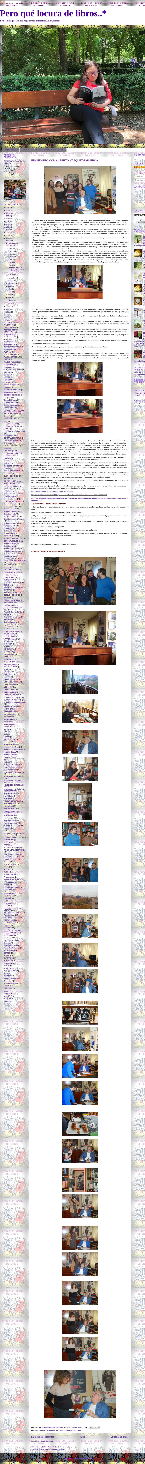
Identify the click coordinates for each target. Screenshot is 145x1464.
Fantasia (7, 598)
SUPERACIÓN (9, 958)
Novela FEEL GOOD (11, 803)
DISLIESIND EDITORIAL (12, 466)
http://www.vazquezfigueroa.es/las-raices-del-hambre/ (52, 491)
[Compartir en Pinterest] (98, 1427)
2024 (8, 213)
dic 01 (12, 274)
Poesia (6, 867)
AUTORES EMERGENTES (13, 370)
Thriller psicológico (11, 978)
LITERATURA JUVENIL (12, 700)
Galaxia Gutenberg (10, 622)
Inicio (82, 1437)
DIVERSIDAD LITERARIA (12, 471)
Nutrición (7, 828)
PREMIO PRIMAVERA (11, 882)
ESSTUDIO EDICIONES (12, 595)
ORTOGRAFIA (9, 840)
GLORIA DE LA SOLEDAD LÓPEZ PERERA (13, 625)
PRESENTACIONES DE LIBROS (71, 1430)
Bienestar (7, 387)
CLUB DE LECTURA (11, 424)
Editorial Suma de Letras (12, 551)
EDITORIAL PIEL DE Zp (12, 541)
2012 (8, 309)
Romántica (7, 938)
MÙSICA (7, 737)
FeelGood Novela (10, 602)
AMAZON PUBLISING (11, 362)
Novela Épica (8, 796)
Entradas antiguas (120, 1437)
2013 (8, 306)
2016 (8, 235)
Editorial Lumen (9, 533)
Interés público (9, 654)
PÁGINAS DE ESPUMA (12, 847)
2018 (8, 230)
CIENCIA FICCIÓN (10, 419)
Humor (6, 646)
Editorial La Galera (10, 531)
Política (6, 872)
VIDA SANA (8, 996)
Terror (6, 973)
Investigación (8, 659)
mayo (10, 294)
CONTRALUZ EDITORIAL (12, 438)
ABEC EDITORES (10, 327)
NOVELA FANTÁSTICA (12, 801)
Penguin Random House (12, 857)
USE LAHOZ (8, 988)
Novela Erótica (9, 798)
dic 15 (12, 257)
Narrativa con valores (11, 747)
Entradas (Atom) (47, 1441)
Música (6, 734)
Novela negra (8, 818)
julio (10, 289)
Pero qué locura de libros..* (53, 13)
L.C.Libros (7, 672)
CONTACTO (27, 150)
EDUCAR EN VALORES (12, 554)
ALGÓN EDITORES (10, 354)
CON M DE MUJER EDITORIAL (14, 431)
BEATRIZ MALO (9, 382)
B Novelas (7, 377)
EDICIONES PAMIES (11, 506)
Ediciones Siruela (10, 509)
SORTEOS (7, 955)
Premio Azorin (9, 877)
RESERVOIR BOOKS (11, 933)
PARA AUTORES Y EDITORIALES (50, 150)
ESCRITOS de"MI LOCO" (12, 582)
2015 (8, 238)
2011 (8, 312)
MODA (6, 732)
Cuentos (7, 448)
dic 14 (12, 260)
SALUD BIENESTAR (11, 940)
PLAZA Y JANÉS (10, 864)
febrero (10, 300)
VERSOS (7, 993)
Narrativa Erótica (10, 752)
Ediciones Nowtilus (11, 504)
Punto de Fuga (9, 901)
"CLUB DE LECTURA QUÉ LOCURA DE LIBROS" (13, 321)
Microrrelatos (8, 722)
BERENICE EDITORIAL (12, 385)
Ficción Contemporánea (12, 617)
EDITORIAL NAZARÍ (11, 536)
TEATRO (7, 966)
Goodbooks (8, 629)
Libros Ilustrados (10, 684)
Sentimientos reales (11, 945)
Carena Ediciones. (10, 400)
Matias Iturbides (9, 719)
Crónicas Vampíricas (11, 446)
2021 (8, 221)
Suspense (7, 963)
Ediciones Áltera (10, 489)
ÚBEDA (6, 986)
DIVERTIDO (8, 473)
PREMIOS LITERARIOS (12, 887)
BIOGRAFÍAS (8, 392)
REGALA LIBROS (10, 923)
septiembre (12, 283)
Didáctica (7, 463)
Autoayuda (7, 367)
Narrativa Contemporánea (13, 749)
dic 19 (12, 248)
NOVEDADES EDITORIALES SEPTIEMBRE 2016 (14, 790)
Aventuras (7, 372)
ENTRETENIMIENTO (11, 577)
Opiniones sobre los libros (13, 837)
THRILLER (7, 976)
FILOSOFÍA (8, 619)
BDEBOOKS (8, 380)
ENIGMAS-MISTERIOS (12, 572)
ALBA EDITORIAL (10, 342)
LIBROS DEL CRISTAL (12, 682)
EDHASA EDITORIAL (11, 481)
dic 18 (12, 251)
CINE (5, 421)
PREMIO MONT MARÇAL (12, 879)
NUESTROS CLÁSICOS (12, 825)
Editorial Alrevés (10, 514)
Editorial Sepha (9, 546)
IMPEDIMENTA (9, 649)
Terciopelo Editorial (11, 971)
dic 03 (12, 265)
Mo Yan (6, 729)
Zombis (6, 1001)
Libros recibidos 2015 (11, 694)
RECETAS (7, 906)
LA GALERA (8, 674)
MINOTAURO (8, 724)
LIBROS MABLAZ (10, 692)
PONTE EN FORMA (10, 874)
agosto (10, 286)
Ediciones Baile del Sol (12, 494)
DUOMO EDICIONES (11, 476)
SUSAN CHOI (8, 960)
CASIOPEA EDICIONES (12, 405)
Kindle (6, 669)
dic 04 (12, 262)
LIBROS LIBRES (9, 689)
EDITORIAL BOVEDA (11, 516)
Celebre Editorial (10, 408)
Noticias (7, 762)
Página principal (11, 150)
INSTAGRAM (8, 652)
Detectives (7, 458)
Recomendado (9, 915)
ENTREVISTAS (9, 580)
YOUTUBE (7, 998)
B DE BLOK (8, 375)
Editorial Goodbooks (11, 523)
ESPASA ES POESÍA (11, 592)
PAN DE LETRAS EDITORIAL (14, 850)
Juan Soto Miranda (10, 664)
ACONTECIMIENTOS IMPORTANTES (11, 331)
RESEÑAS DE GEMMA (12, 930)
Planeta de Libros (10, 859)
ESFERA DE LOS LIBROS (13, 587)
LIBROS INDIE (9, 687)
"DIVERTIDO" (8, 325)
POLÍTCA (7, 869)
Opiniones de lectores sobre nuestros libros (14, 834)
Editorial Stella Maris (11, 548)
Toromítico (8, 981)
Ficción (6, 614)
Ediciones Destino (10, 499)
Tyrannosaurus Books (11, 983)
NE (5, 759)
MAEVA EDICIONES (11, 706)
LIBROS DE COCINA (11, 679)
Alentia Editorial (9, 344)
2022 (8, 219)
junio (10, 292)
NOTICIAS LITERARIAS (12, 765)
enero (10, 303)
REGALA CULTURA (10, 920)
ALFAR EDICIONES (10, 349)
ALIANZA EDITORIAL (11, 357)
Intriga (6, 657)
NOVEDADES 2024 (10, 770)
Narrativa (7, 742)
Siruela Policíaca (10, 950)
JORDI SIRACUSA (10, 662)
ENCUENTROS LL (10, 567)
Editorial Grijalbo (10, 526)
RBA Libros (8, 903)
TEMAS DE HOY (9, 968)
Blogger (91, 1458)
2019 (8, 227)
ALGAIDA (7, 352)
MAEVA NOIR (8, 709)
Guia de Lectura (9, 636)
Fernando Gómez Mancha (13, 612)
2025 (8, 210)
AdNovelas (7, 334)
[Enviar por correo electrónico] (90, 1427)
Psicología (7, 898)
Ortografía (7, 842)
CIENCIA (7, 416)
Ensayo (6, 575)
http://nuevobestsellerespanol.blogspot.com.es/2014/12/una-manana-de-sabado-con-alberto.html (69, 495)
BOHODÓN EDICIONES (12, 395)
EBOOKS (7, 478)
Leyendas (7, 677)
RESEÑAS (7, 928)
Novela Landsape (10, 815)
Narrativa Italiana (10, 754)
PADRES (7, 845)
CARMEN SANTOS (10, 402)
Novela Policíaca (10, 820)
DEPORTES (8, 456)
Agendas (7, 339)
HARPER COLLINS (10, 639)
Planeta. (7, 862)
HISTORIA (7, 641)
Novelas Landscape (11, 823)
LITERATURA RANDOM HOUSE (15, 702)
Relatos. (7, 925)
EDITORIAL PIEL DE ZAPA (13, 538)
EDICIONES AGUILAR (11, 486)
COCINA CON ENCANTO (12, 426)
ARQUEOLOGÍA (9, 365)
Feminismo (8, 605)
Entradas (139, 176)
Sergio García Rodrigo (12, 948)
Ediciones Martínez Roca (12, 501)
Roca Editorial (9, 935)
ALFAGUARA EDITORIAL (12, 347)
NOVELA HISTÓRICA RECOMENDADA (11, 812)
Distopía (7, 468)
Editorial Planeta (10, 543)
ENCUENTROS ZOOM (11, 570)
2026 (8, 208)
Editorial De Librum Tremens (14, 519)
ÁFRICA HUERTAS (10, 337)
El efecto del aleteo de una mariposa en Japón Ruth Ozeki (15, 559)
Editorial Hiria (9, 528)
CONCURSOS (8, 435)
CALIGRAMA (8, 397)
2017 (8, 233)
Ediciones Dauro (10, 496)
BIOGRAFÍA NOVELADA (12, 390)
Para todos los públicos (12, 854)
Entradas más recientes (42, 1437)
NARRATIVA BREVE (11, 744)
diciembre (12, 243)
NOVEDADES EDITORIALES (14, 772)
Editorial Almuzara (10, 511)
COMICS (7, 429)
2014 (8, 241)
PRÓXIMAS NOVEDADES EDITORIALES (13, 894)
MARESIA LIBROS (10, 711)
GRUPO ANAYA (9, 634)
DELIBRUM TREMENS (11, 453)
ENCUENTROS (54, 1430)
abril (10, 297)
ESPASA (7, 590)
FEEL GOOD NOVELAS (12, 600)
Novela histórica (9, 809)
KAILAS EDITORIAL (11, 667)
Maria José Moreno (10, 714)
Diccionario (8, 461)
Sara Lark (7, 943)
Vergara (6, 991)
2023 (8, 216)
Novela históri (9, 806)
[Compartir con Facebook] (96, 1427)
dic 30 (12, 246)
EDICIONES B (43, 1430)
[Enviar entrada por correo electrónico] (85, 1427)
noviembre (12, 278)
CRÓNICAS (8, 443)
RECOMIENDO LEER (11, 918)
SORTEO (7, 953)
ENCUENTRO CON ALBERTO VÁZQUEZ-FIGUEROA (64, 160)
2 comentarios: (77, 1427)
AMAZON (7, 359)
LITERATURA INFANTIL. (12, 697)
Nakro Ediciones (10, 739)
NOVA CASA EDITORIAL (12, 767)
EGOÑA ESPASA (10, 556)
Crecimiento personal (11, 441)
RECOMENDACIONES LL (12, 912)
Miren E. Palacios (10, 727)
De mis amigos (9, 451)
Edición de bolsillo (10, 483)
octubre (11, 281)
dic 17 (12, 254)
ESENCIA (7, 585)
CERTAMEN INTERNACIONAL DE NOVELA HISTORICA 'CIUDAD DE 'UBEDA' (14, 412)
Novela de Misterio (10, 793)
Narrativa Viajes (9, 757)
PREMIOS (7, 884)
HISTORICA (8, 644)
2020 (8, 224)
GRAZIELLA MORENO (11, 631)
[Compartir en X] (94, 1427)
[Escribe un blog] (92, 1427)
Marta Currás (8, 716)
